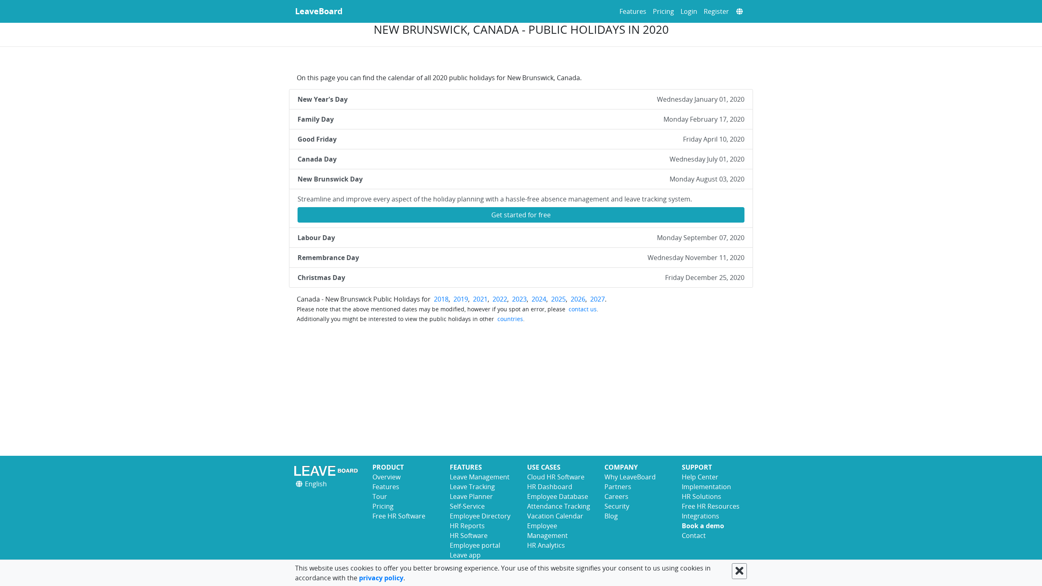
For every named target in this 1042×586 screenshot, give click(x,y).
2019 (460, 299)
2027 (597, 299)
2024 (539, 299)
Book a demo (703, 525)
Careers (616, 496)
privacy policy (381, 577)
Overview (386, 476)
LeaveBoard (319, 11)
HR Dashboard (549, 486)
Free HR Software (398, 516)
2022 (500, 299)
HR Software (469, 535)
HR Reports (467, 525)
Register (716, 11)
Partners (617, 486)
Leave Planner (471, 496)
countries (510, 319)
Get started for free (521, 214)
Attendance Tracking (558, 506)
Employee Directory (480, 516)
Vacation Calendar (555, 516)
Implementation (706, 486)
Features (633, 11)
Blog (611, 516)
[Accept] (739, 571)
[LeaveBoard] (327, 470)
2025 (558, 299)
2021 (480, 299)
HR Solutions (701, 496)
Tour (379, 496)
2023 (519, 299)
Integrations (700, 516)
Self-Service (467, 506)
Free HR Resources (711, 506)
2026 (578, 299)
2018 (441, 299)
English (315, 483)
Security (616, 506)
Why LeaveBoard (630, 476)
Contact (694, 535)
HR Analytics (546, 545)
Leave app (465, 555)
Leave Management (480, 476)
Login (689, 11)
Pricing (663, 11)
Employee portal (475, 545)
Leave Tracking (472, 486)
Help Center (700, 476)
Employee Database (557, 496)
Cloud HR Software (555, 476)
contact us (583, 309)
